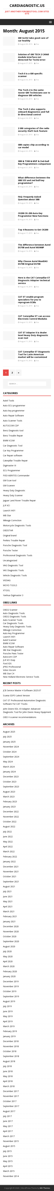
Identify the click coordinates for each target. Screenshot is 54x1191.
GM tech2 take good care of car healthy (33, 39)
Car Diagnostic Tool (12, 445)
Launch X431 (9, 510)
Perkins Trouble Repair (14, 540)
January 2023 (9, 806)
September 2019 (11, 996)
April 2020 (8, 961)
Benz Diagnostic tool (13, 430)
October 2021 (9, 876)
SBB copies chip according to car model (33, 146)
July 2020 (7, 951)
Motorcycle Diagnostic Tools (17, 525)
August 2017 (9, 1111)
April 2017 (8, 1131)
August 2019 (9, 1001)
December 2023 (11, 776)
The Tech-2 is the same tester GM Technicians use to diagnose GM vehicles (34, 93)
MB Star (7, 515)
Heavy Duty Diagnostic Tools (17, 626)
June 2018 (8, 1071)
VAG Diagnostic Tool (13, 565)
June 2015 (8, 1156)
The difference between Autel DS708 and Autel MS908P (34, 246)
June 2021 (8, 896)
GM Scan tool (9, 480)
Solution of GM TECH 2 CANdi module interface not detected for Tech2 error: (33, 57)
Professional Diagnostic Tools (17, 555)
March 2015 (9, 1171)
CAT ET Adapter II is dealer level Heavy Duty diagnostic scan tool (33, 335)
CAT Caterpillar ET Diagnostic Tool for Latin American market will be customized (34, 354)
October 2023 (9, 781)
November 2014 (11, 1176)
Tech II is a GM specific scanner (30, 75)
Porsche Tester (10, 550)
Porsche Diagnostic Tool (15, 545)
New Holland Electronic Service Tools (21, 676)
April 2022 (8, 846)
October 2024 (9, 751)
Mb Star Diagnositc (12, 650)
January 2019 (9, 1036)
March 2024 (9, 766)
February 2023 (10, 801)
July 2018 (7, 1066)
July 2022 (7, 831)
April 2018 (8, 1081)
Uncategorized (10, 560)
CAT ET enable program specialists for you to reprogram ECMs (31, 299)
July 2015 (7, 1151)
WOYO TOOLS (10, 585)
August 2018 (9, 1061)
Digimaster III (9, 465)
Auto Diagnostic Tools (14, 613)
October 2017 (9, 1101)
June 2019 (8, 1011)
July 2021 (7, 891)
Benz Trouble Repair (13, 435)
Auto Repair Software (13, 415)
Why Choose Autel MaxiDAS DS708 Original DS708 (33, 262)
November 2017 (11, 1096)
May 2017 (8, 1126)
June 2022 (8, 836)
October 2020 (9, 936)
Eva (37, 44)
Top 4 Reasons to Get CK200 (33, 229)
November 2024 (11, 746)
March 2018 (9, 1086)
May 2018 (8, 1076)
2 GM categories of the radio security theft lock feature (33, 129)
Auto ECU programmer (14, 405)
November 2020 (11, 931)
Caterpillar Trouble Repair (15, 460)
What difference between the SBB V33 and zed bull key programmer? (34, 180)
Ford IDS (7, 663)
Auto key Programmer (14, 633)
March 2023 (9, 796)
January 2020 (9, 976)
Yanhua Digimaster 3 (13, 595)
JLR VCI (6, 505)
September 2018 (11, 1056)
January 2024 (9, 771)
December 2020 (11, 926)
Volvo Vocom (9, 670)
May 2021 (8, 901)
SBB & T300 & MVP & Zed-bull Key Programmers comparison (34, 162)
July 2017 (7, 1116)
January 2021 (9, 921)
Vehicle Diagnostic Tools (15, 575)
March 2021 (9, 911)
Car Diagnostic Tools (13, 623)
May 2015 (8, 1161)
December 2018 (11, 1041)
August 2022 (9, 826)
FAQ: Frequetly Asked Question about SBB (29, 198)
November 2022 (11, 816)
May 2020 (8, 956)
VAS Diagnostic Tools (13, 570)
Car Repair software (12, 455)
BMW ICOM (9, 440)
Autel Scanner (9, 640)
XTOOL (6, 590)
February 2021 (10, 916)
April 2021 (8, 906)
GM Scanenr (9, 485)
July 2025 (7, 736)
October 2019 (9, 991)
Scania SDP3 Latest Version (16, 695)
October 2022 (9, 821)
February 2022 (10, 856)
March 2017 (9, 1136)
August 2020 (9, 946)
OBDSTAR (8, 530)
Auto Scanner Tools (12, 420)
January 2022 (9, 861)
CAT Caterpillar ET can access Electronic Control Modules (34, 317)
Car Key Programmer (13, 450)
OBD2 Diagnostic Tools (14, 616)
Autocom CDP (10, 656)
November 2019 (11, 986)
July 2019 (7, 1006)
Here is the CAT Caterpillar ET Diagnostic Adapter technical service (34, 280)
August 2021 (9, 886)
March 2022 (9, 851)
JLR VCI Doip (9, 660)
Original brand (9, 535)
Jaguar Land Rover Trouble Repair (19, 500)
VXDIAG (6, 580)
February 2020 (10, 971)
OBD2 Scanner (10, 609)
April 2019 (8, 1021)
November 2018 (11, 1046)
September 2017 (11, 1106)
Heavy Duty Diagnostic (14, 490)
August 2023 (9, 791)
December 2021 (11, 866)
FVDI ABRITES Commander (16, 475)
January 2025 (9, 741)
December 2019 (11, 981)
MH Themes (45, 1188)
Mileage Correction (12, 520)
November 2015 (11, 1141)
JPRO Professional (12, 666)
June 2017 (8, 1121)
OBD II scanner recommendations (19, 717)
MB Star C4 (8, 673)
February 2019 (10, 1031)
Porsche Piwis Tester (13, 653)
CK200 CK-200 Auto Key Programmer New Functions (33, 214)
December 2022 (11, 811)
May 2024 (8, 761)
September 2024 (11, 756)
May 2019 (8, 1016)
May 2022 (8, 841)
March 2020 (9, 966)
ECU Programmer (11, 470)
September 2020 (11, 941)
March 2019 (9, 1026)
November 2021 (11, 871)
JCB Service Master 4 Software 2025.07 (22, 690)
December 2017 (11, 1091)
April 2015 (8, 1166)
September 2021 (11, 881)
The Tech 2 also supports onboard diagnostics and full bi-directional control (33, 112)
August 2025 (9, 731)
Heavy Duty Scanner (13, 495)
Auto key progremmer (13, 410)
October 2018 (9, 1051)
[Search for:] (27, 383)
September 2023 (11, 786)
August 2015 (9, 1146)
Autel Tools (8, 400)
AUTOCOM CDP (11, 425)
